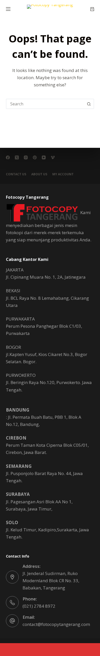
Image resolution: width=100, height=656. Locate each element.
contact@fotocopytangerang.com (56, 624)
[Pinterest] (35, 157)
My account (63, 174)
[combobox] (45, 104)
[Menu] (8, 9)
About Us (39, 174)
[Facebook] (8, 157)
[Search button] (89, 103)
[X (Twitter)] (17, 157)
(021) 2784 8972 (39, 606)
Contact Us (16, 174)
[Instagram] (26, 157)
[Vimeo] (53, 157)
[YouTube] (44, 157)
